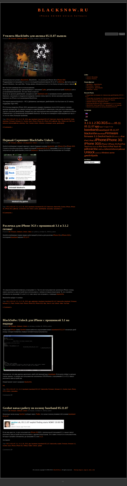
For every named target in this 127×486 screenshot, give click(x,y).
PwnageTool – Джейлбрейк (95, 87)
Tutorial (31, 123)
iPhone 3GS (61, 80)
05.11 (8, 119)
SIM (70, 121)
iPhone (35, 121)
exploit (59, 443)
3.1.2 (20, 119)
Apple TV (102, 127)
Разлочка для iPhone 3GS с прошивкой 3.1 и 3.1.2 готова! (104, 103)
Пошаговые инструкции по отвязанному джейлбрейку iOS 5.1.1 (105, 98)
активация (48, 123)
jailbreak (54, 121)
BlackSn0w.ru (63, 10)
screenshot (22, 208)
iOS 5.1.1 (117, 136)
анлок (54, 123)
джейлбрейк (60, 123)
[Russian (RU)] (87, 114)
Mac (59, 121)
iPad (122, 136)
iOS (113, 136)
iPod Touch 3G (93, 146)
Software (19, 38)
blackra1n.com (43, 94)
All (9, 38)
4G (109, 123)
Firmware (13, 38)
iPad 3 (92, 140)
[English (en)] (87, 116)
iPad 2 (86, 140)
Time (26, 123)
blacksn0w (60, 119)
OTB (4, 391)
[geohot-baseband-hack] (28, 371)
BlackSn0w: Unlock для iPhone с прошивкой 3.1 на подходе (104, 105)
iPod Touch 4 (104, 146)
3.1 (17, 119)
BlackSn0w (24, 80)
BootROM (67, 119)
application (35, 301)
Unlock (25, 38)
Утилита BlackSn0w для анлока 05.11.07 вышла (34, 35)
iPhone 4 (104, 144)
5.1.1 (112, 123)
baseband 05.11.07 (44, 119)
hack (30, 121)
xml (93, 470)
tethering (61, 82)
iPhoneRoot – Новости (93, 86)
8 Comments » (7, 213)
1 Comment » (7, 307)
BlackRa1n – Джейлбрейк (94, 84)
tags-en (86, 470)
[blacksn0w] (20, 204)
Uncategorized (27, 143)
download (5, 121)
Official (63, 121)
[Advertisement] (63, 25)
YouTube (66, 303)
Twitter (38, 414)
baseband (34, 119)
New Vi (49, 303)
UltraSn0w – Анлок (92, 89)
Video (29, 231)
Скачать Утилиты (92, 78)
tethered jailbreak (13, 123)
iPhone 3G (40, 121)
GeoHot (23, 330)
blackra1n (67, 90)
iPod (119, 144)
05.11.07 (12, 119)
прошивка (50, 208)
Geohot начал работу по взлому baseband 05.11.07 (35, 408)
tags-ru (81, 470)
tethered (5, 123)
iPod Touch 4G (115, 146)
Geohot (26, 121)
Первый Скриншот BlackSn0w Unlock (28, 140)
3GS (26, 119)
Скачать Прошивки (92, 77)
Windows (42, 123)
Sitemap (76, 470)
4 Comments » (7, 127)
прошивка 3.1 (58, 208)
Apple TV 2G (109, 127)
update (40, 445)
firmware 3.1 (19, 121)
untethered (98, 153)
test (73, 121)
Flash (12, 303)
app (30, 119)
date (90, 470)
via (4, 385)
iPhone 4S (113, 144)
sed (67, 121)
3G (23, 119)
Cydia (44, 90)
